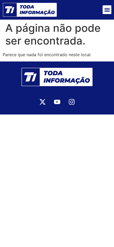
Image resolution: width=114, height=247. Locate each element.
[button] (107, 9)
